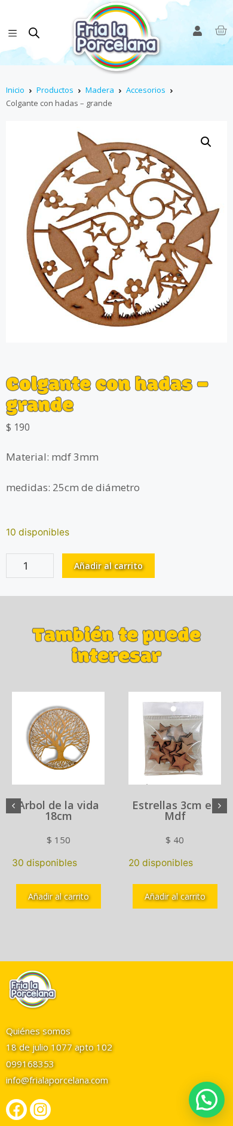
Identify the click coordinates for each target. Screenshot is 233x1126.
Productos (54, 89)
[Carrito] (220, 30)
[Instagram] (40, 1109)
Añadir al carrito (108, 565)
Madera (99, 89)
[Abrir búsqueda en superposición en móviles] (34, 33)
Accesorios (145, 89)
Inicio (15, 89)
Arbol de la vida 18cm (58, 810)
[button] (206, 142)
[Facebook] (16, 1109)
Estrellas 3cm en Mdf (175, 810)
